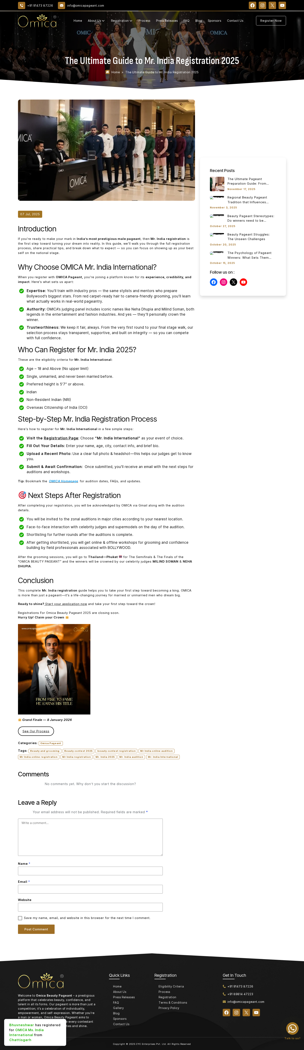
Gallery (118, 1008)
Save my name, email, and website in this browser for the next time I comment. (87, 918)
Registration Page (61, 438)
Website (24, 900)
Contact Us (235, 20)
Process (144, 20)
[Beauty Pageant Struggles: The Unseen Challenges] (217, 234)
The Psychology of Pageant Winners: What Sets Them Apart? (249, 255)
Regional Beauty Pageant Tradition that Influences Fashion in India (247, 199)
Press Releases (167, 20)
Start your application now (65, 604)
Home (78, 20)
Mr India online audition (156, 750)
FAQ (187, 20)
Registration (120, 20)
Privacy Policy (169, 1008)
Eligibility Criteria (171, 986)
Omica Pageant (50, 743)
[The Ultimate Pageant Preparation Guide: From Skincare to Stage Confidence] (217, 184)
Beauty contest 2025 (78, 750)
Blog (198, 20)
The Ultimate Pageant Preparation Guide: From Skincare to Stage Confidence (251, 181)
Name (24, 864)
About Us (94, 20)
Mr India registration (76, 756)
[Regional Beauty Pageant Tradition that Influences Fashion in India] (217, 197)
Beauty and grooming (45, 750)
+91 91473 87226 (240, 986)
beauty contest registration (116, 750)
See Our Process (36, 731)
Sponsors (214, 20)
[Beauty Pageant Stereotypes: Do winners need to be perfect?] (217, 216)
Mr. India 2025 (105, 756)
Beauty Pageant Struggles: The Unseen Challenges (248, 236)
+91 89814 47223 (240, 994)
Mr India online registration (38, 756)
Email (24, 882)
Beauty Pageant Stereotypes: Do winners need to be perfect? (250, 218)
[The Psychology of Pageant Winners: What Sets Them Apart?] (217, 253)
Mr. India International (163, 756)
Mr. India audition (131, 756)
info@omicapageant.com (246, 1001)
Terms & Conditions (173, 1002)
